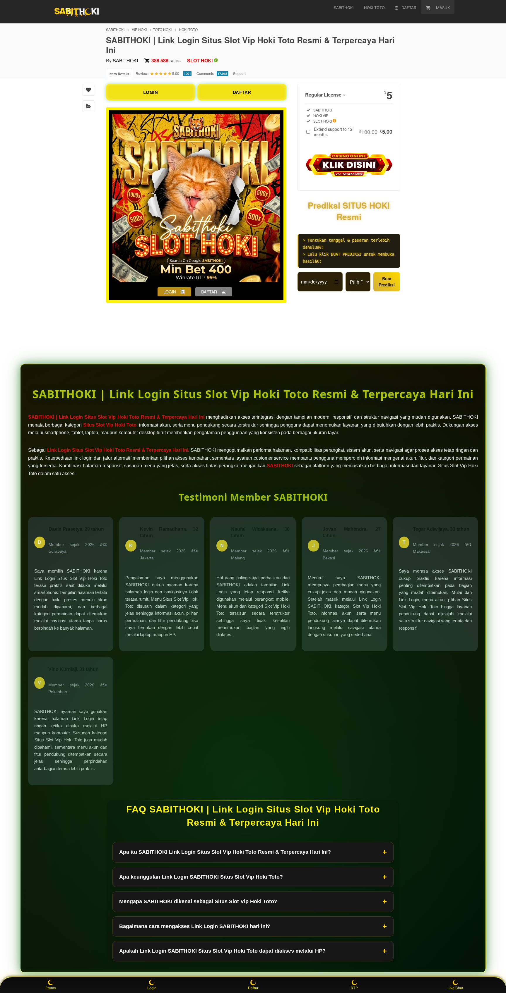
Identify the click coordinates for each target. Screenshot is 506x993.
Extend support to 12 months (353, 131)
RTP (354, 988)
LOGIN (150, 92)
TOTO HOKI (162, 29)
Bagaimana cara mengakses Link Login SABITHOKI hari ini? (194, 926)
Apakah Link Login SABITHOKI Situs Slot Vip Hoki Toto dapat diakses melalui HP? (222, 951)
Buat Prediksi (387, 282)
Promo (50, 988)
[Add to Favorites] (88, 90)
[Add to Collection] (88, 106)
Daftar (253, 988)
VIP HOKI (139, 29)
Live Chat (455, 988)
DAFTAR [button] (209, 292)
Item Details (119, 73)
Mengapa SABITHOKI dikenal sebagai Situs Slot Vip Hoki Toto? (198, 901)
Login (151, 988)
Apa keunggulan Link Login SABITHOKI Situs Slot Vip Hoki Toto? (201, 877)
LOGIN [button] (169, 292)
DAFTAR (242, 92)
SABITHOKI (115, 29)
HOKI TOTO (188, 29)
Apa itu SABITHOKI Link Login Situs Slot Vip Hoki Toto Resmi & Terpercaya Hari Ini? (225, 852)
